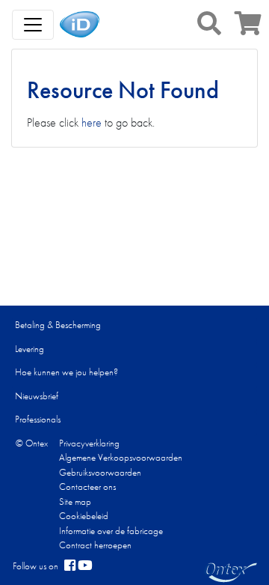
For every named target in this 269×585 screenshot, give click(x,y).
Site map (75, 501)
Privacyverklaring (89, 443)
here (91, 122)
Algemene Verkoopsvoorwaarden (120, 457)
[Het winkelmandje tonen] (248, 28)
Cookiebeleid (83, 515)
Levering (29, 348)
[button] (209, 23)
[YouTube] (85, 566)
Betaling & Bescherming (58, 324)
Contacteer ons (87, 486)
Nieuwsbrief (36, 396)
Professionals (38, 419)
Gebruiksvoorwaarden (100, 472)
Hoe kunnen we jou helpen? (66, 372)
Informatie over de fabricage (111, 530)
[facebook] (69, 566)
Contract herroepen (95, 545)
